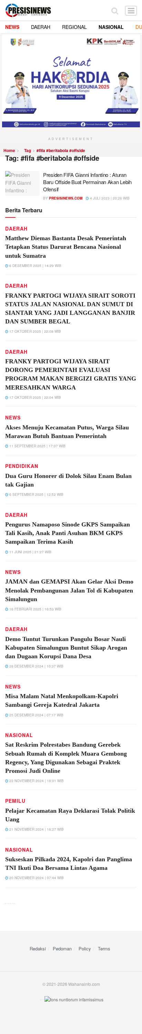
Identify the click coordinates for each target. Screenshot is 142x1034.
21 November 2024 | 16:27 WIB (36, 829)
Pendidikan (21, 465)
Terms (104, 948)
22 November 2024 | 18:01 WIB (36, 780)
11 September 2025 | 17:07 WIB (36, 446)
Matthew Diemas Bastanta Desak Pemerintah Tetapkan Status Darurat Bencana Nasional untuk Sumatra (65, 247)
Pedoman (62, 948)
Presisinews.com (65, 198)
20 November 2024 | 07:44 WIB (36, 877)
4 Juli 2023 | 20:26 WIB (109, 198)
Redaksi (38, 948)
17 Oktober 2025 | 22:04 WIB (34, 397)
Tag (27, 150)
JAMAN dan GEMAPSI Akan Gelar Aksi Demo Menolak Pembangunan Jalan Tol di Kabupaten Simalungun (69, 590)
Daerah (16, 228)
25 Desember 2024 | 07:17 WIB (35, 715)
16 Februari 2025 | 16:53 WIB (34, 609)
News (13, 417)
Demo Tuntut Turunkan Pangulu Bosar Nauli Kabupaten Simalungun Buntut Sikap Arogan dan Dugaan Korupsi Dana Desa (66, 648)
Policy (85, 948)
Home (9, 150)
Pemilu (15, 800)
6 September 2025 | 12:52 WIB (35, 494)
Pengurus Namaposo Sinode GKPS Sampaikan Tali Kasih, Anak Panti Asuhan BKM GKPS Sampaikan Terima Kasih (67, 533)
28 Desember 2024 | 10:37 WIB (35, 666)
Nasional (19, 735)
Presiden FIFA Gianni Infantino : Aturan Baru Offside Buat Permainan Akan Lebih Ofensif (87, 182)
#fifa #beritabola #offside (61, 150)
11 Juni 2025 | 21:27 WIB (29, 552)
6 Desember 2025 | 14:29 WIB (34, 265)
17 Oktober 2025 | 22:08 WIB (34, 331)
